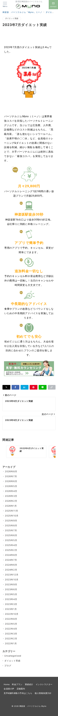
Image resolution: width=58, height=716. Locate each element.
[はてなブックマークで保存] (24, 387)
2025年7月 (11, 530)
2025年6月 (11, 535)
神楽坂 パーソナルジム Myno (32, 706)
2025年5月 (11, 540)
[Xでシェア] (6, 387)
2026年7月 (11, 476)
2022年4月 (11, 628)
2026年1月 (11, 505)
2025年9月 (11, 520)
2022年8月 (11, 619)
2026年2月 (11, 501)
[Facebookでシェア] (15, 387)
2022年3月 (11, 633)
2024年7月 (11, 560)
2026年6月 (11, 481)
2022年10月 (11, 614)
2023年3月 (11, 604)
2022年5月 (11, 623)
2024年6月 (11, 564)
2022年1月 (11, 643)
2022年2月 (11, 638)
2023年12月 (11, 574)
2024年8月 (11, 555)
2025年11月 (11, 510)
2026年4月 (11, 491)
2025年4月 (11, 545)
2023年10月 (11, 579)
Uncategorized (12, 655)
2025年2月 (11, 550)
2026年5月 (11, 486)
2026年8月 (11, 471)
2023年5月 (11, 594)
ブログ (7, 665)
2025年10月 (11, 515)
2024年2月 (11, 569)
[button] (52, 387)
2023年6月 (11, 589)
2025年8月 (11, 525)
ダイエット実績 (11, 18)
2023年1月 (11, 609)
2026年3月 (11, 496)
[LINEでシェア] (43, 387)
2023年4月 (11, 599)
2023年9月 (11, 584)
